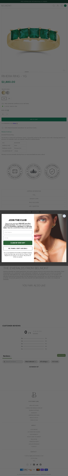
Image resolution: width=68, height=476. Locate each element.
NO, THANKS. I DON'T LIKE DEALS (17, 248)
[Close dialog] (64, 216)
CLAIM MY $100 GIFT (17, 243)
